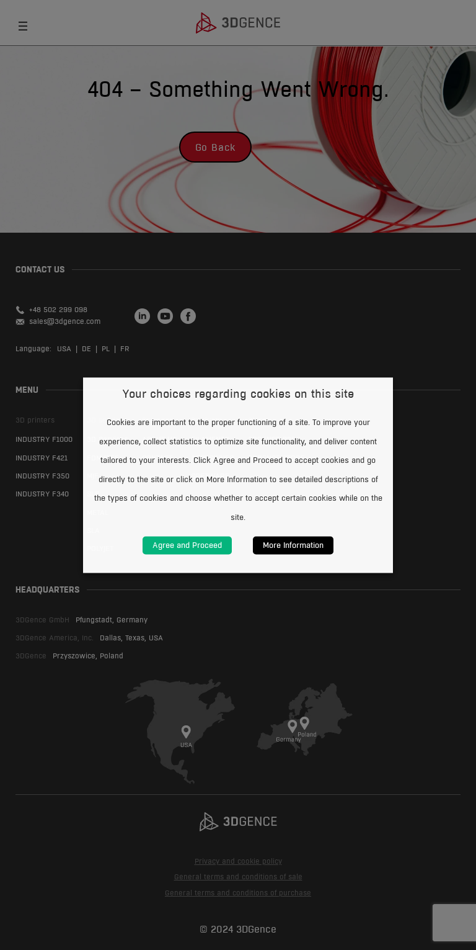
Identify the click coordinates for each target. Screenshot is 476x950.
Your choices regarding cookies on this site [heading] (238, 393)
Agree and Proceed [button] (187, 545)
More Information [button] (293, 545)
